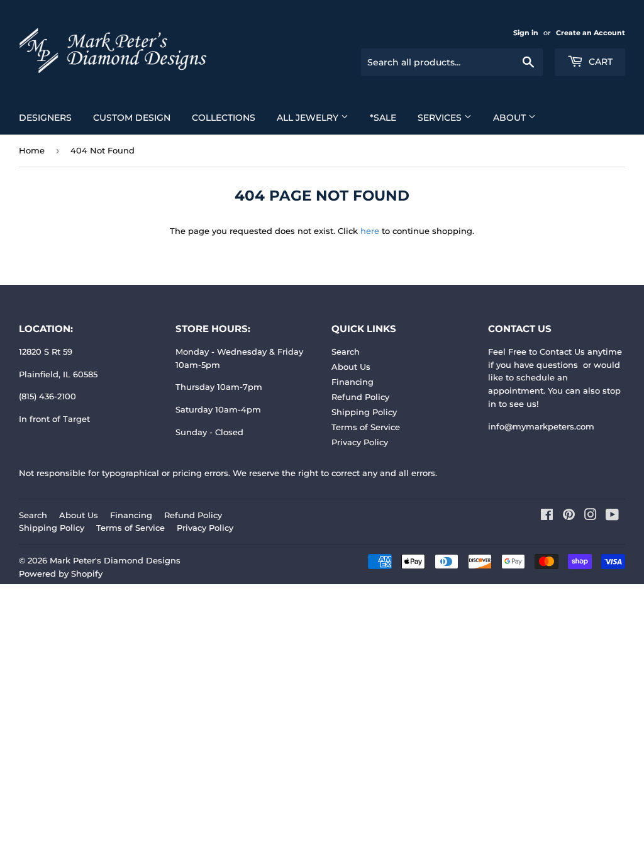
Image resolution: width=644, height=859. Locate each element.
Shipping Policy (364, 412)
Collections (223, 117)
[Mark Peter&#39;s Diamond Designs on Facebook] (546, 516)
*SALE (383, 117)
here (369, 231)
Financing (352, 382)
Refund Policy (360, 397)
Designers (45, 117)
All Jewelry (309, 117)
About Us (350, 367)
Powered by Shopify (61, 573)
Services (441, 117)
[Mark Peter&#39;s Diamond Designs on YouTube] (612, 516)
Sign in (525, 32)
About (510, 117)
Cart (599, 61)
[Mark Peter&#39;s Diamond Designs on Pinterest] (568, 516)
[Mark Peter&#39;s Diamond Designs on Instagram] (590, 516)
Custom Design (131, 117)
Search (345, 351)
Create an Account (590, 32)
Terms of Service (365, 427)
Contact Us (562, 351)
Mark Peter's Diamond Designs (115, 560)
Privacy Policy (359, 442)
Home (32, 150)
